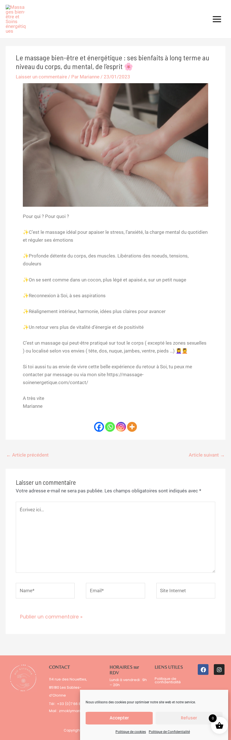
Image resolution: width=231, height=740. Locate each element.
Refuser (189, 718)
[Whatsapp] (110, 427)
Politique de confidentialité (168, 680)
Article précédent (27, 455)
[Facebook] (99, 427)
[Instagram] (121, 427)
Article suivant (207, 455)
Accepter (119, 718)
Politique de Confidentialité (169, 732)
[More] (132, 427)
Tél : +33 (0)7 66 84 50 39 (71, 703)
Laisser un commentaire (41, 77)
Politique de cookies (130, 732)
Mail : (54, 710)
